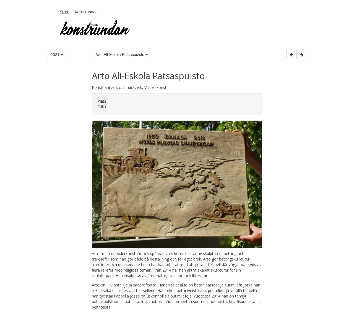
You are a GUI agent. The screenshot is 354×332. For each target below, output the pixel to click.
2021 (56, 54)
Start (64, 11)
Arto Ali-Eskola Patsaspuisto (120, 54)
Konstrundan (86, 11)
